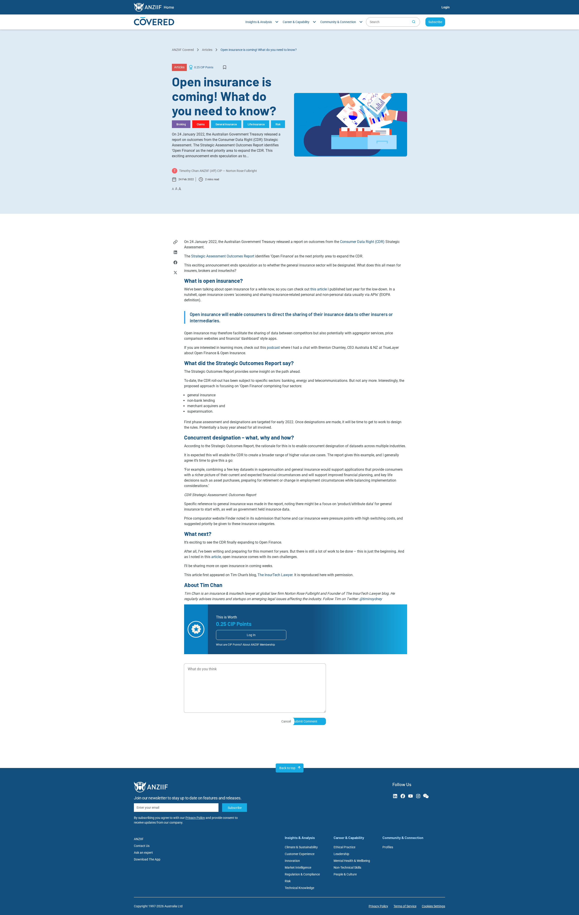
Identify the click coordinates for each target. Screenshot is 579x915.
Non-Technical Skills (347, 867)
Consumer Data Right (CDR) (362, 242)
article (216, 557)
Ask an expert (143, 852)
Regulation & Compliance (302, 874)
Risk (277, 124)
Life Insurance (256, 124)
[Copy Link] (175, 242)
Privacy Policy (195, 818)
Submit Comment (305, 721)
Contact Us (141, 846)
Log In (251, 635)
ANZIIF (139, 839)
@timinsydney (370, 599)
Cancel (286, 721)
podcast (273, 347)
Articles (207, 50)
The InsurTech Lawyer (275, 575)
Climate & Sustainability (301, 847)
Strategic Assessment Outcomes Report (222, 256)
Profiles (387, 847)
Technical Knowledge (299, 888)
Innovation (292, 861)
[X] (175, 273)
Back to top (287, 768)
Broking (181, 124)
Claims (201, 124)
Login (445, 7)
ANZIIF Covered (183, 50)
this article (318, 289)
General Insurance (226, 124)
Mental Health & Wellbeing (352, 861)
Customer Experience (299, 854)
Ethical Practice (344, 847)
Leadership (341, 854)
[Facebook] (175, 263)
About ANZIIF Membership (259, 644)
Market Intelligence (298, 867)
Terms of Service (405, 906)
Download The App (147, 859)
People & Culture (345, 874)
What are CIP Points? (229, 644)
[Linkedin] (175, 253)
